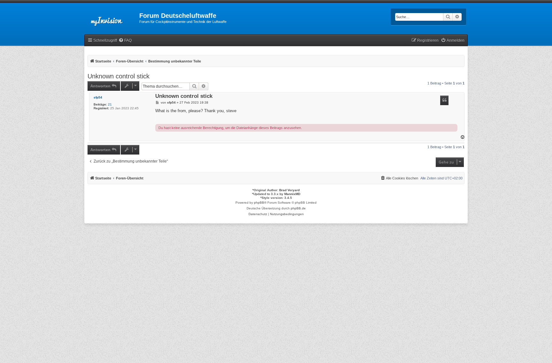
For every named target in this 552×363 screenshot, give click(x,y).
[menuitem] (125, 40)
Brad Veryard (289, 190)
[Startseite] (111, 17)
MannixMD (292, 194)
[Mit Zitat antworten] (444, 100)
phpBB (259, 202)
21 (110, 104)
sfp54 (98, 97)
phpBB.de (298, 208)
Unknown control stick (119, 76)
